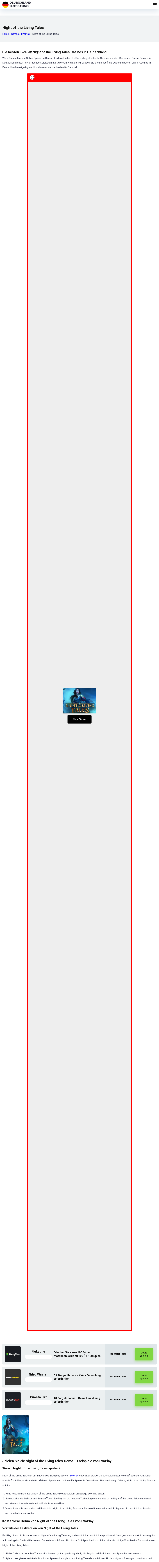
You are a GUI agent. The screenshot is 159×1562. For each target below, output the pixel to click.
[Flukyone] (13, 1361)
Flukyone (38, 1351)
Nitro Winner (38, 1374)
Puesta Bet (38, 1397)
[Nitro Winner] (13, 1384)
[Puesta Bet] (13, 1407)
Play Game (79, 719)
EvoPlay (74, 1475)
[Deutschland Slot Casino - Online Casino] (16, 4)
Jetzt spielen (144, 1354)
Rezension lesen (118, 1354)
